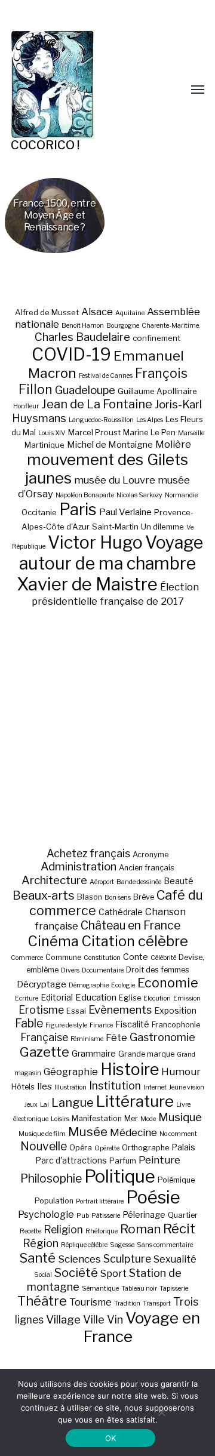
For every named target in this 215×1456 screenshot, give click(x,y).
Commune (63, 957)
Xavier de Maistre (87, 584)
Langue (72, 1102)
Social (43, 1275)
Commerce (27, 958)
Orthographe (145, 1147)
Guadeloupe (85, 390)
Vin (115, 1319)
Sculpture (127, 1258)
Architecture (54, 880)
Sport (113, 1273)
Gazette (44, 1051)
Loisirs (60, 1119)
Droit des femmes (157, 969)
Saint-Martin (115, 526)
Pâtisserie (105, 1216)
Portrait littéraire (100, 1201)
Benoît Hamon (83, 326)
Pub (82, 1216)
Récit (179, 1228)
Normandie (181, 495)
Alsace (97, 312)
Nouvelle (43, 1146)
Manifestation (97, 1118)
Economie (167, 982)
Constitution (102, 958)
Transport (157, 1303)
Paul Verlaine (125, 512)
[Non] (161, 1412)
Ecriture (26, 998)
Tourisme (90, 1302)
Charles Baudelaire (82, 337)
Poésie (153, 1197)
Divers (70, 970)
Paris (78, 509)
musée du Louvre (114, 480)
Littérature (135, 1101)
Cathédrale (121, 912)
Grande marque (146, 1053)
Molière (173, 444)
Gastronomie (162, 1036)
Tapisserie (173, 1288)
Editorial (57, 997)
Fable (29, 1023)
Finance (101, 1025)
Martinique (44, 445)
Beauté (179, 881)
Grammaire (94, 1053)
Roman (140, 1228)
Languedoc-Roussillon (101, 420)
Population (54, 1200)
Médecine (133, 1132)
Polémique (176, 1179)
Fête (116, 1037)
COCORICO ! (45, 145)
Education (95, 997)
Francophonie (176, 1024)
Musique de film (42, 1134)
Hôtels (23, 1086)
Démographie (89, 985)
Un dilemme (162, 526)
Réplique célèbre (84, 1245)
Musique (180, 1117)
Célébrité (163, 958)
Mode (148, 1119)
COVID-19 (71, 354)
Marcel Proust (94, 432)
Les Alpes (149, 420)
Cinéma (53, 941)
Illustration (70, 1087)
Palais (183, 1147)
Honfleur (26, 406)
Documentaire (103, 970)
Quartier (183, 1215)
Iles (44, 1086)
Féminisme (86, 1039)
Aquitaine (130, 313)
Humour (181, 1072)
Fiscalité (132, 1024)
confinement (156, 338)
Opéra (80, 1147)
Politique (119, 1176)
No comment (178, 1134)
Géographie (71, 1072)
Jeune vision (186, 1087)
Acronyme (150, 854)
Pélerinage (143, 1214)
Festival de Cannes (106, 376)
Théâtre (42, 1301)
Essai (76, 1010)
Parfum (122, 1160)
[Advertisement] (107, 727)
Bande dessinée (138, 882)
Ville (94, 1319)
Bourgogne (122, 326)
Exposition (175, 1010)
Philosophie (51, 1178)
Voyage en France (142, 1327)
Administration (78, 866)
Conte (135, 957)
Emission (187, 998)
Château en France (130, 925)
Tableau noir (139, 1288)
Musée (88, 1131)
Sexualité (174, 1259)
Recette (30, 1231)
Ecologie (123, 985)
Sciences (79, 1259)
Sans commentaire (165, 1245)
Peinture (159, 1160)
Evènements (120, 1009)
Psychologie (46, 1214)
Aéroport (102, 882)
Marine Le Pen (149, 432)
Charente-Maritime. (171, 326)
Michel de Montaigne (110, 444)
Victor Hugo (95, 542)
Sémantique (100, 1288)
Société (76, 1273)
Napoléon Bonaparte (85, 495)
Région (41, 1242)
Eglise (130, 997)
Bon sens (118, 897)
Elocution (157, 998)
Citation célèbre (134, 941)
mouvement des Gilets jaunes (106, 468)
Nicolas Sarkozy (139, 495)
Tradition (127, 1303)
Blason (89, 896)
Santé (37, 1257)
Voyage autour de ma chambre (111, 553)
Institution (115, 1085)
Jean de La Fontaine (96, 404)
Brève (143, 896)
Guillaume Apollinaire (157, 391)
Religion (63, 1229)
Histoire (129, 1069)
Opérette (106, 1148)
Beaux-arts (44, 895)
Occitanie (39, 512)
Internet (155, 1087)
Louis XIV (52, 433)
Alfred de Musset (47, 312)
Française (44, 1037)
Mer (131, 1118)
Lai (44, 1105)
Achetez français (88, 853)
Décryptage (41, 984)
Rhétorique (101, 1231)
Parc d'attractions (71, 1160)
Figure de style (66, 1025)
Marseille (191, 433)
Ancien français (146, 867)
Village (63, 1319)
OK (110, 1438)
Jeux (31, 1105)
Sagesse (122, 1245)
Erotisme (41, 1009)
